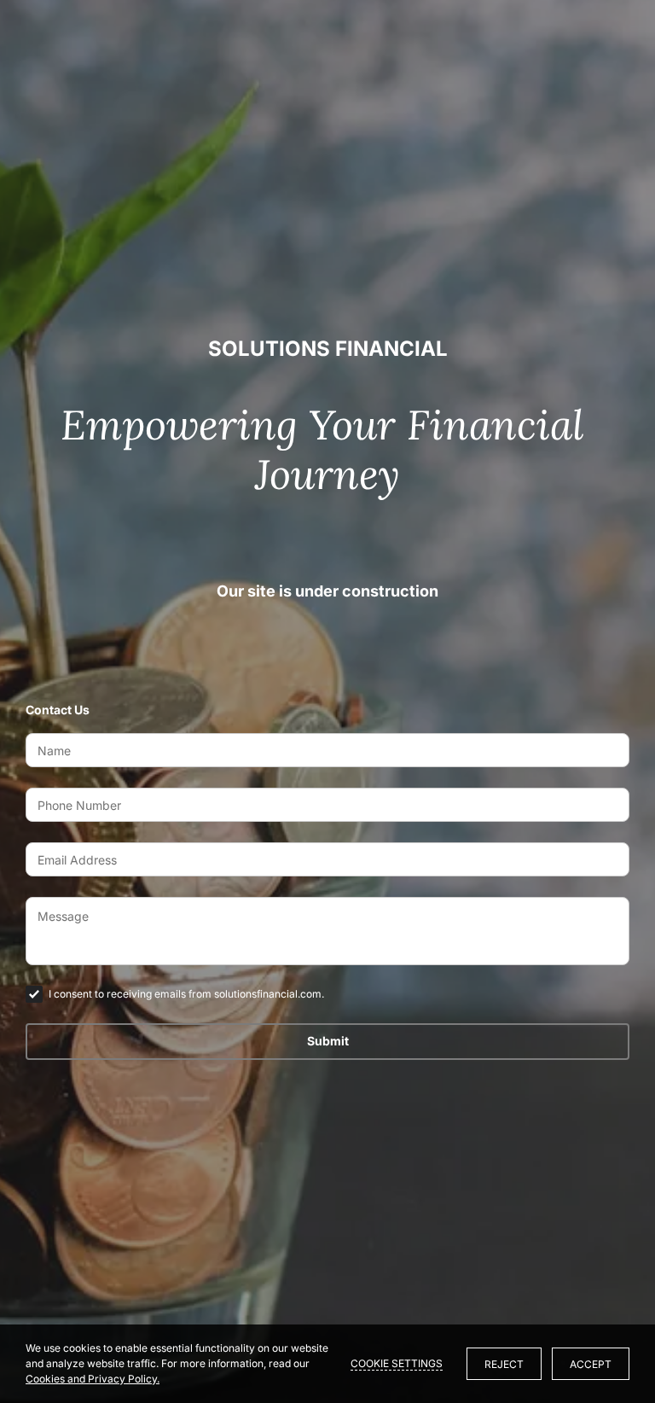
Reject (504, 1364)
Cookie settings (397, 1363)
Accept (591, 1364)
